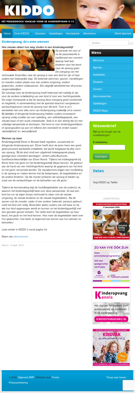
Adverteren (89, 33)
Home (7, 33)
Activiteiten (99, 74)
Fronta (55, 377)
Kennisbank (73, 33)
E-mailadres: (100, 142)
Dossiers (40, 33)
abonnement (21, 236)
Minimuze (98, 60)
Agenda (97, 67)
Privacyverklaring (18, 382)
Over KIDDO (22, 33)
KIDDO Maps (100, 110)
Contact (97, 89)
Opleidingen (56, 33)
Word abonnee (123, 33)
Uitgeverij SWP (26, 377)
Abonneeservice (102, 96)
